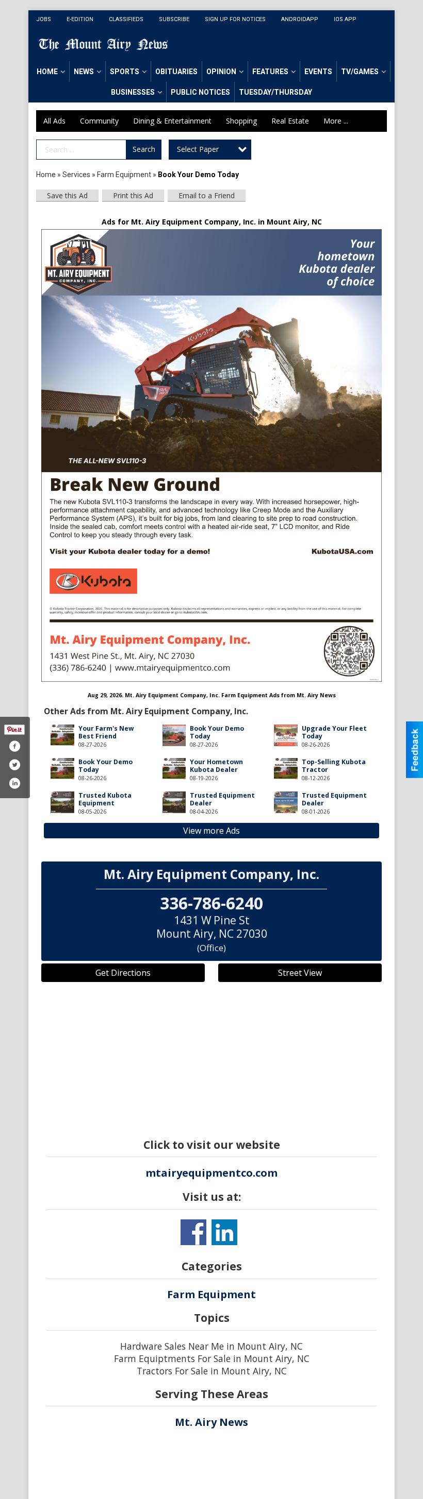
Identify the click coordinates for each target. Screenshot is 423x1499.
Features (270, 71)
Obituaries (176, 71)
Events (318, 71)
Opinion (221, 71)
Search (144, 149)
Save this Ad (67, 195)
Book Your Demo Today (217, 732)
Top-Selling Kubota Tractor (334, 765)
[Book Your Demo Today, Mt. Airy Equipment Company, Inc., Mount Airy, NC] (211, 455)
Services (76, 174)
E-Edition (80, 19)
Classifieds (126, 19)
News (84, 71)
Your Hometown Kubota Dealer (216, 765)
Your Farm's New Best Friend (106, 732)
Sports (124, 71)
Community (99, 121)
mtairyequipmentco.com (211, 1172)
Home (47, 71)
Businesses (133, 92)
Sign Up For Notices (235, 19)
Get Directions (123, 972)
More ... (335, 121)
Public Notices (200, 92)
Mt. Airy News (211, 1422)
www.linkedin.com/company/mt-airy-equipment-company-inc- (224, 1232)
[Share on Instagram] (14, 783)
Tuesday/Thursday (275, 92)
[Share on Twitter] (14, 764)
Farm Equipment (124, 174)
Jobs (43, 19)
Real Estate (290, 121)
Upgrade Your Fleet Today (334, 732)
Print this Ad (133, 195)
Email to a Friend (206, 195)
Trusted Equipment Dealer (222, 799)
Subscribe (174, 19)
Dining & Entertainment (172, 121)
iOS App (345, 19)
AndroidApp (299, 19)
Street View (300, 972)
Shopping (241, 121)
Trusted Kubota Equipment (105, 799)
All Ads (54, 121)
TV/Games (360, 71)
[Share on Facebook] (14, 746)
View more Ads (211, 830)
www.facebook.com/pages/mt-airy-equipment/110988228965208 (193, 1232)
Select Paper (198, 149)
